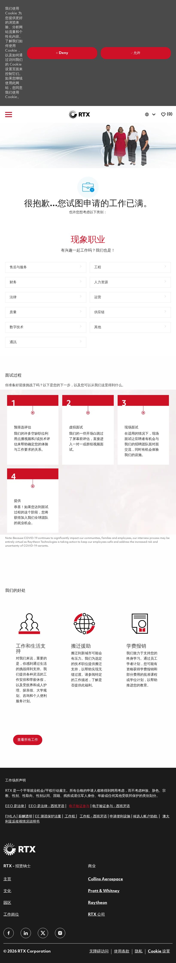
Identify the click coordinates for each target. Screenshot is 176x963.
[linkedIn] (26, 933)
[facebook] (8, 933)
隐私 (139, 951)
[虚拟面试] (88, 430)
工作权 (70, 816)
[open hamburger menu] (8, 114)
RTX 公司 (96, 914)
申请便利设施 (120, 816)
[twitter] (43, 933)
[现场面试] (143, 430)
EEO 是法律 (14, 806)
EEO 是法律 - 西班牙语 (46, 806)
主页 (7, 879)
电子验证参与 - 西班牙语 (111, 806)
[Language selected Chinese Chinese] (151, 114)
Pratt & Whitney (104, 891)
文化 (7, 891)
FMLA (11, 816)
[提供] (32, 500)
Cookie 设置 (159, 951)
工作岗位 (11, 914)
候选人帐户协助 (145, 816)
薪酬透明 (25, 816)
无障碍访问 (99, 951)
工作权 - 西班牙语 (93, 816)
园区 (7, 903)
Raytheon (97, 903)
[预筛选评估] (32, 430)
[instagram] (60, 933)
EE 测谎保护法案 (48, 816)
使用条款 (121, 951)
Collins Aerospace (105, 879)
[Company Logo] (79, 114)
